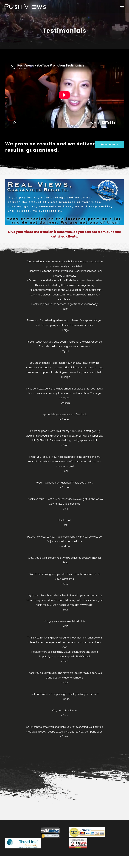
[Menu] (121, 6)
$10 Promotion (109, 144)
